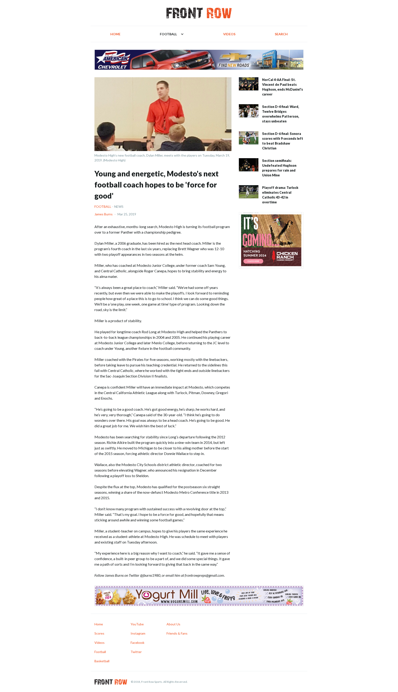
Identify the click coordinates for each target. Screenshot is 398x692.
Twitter (136, 652)
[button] (172, 34)
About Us (173, 624)
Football (102, 206)
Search (281, 34)
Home (115, 34)
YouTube (137, 624)
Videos (229, 34)
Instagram (138, 633)
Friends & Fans (177, 633)
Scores (99, 633)
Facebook (137, 642)
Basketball (101, 661)
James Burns (103, 214)
